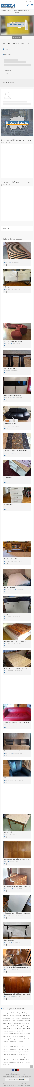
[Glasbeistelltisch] (17, 930)
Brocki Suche (6, 228)
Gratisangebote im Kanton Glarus (21, 1028)
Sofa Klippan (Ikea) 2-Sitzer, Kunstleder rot (17, 722)
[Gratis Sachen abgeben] (28, 5)
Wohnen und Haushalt (22, 10)
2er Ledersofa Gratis (10, 424)
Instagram (21, 1070)
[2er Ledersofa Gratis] (17, 414)
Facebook (13, 1070)
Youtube (18, 1070)
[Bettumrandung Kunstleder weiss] (17, 631)
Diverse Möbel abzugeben (12, 395)
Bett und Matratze (10, 587)
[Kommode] (17, 604)
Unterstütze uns (4, 1084)
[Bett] (17, 250)
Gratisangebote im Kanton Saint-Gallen (13, 1044)
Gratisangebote (11, 10)
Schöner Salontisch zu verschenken (15, 451)
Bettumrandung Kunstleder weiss (15, 641)
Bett (5, 260)
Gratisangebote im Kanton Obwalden (13, 1041)
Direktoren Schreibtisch (11, 559)
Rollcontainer (8, 505)
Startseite (3, 10)
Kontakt (12, 1084)
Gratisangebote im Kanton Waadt (20, 1059)
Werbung (13, 1085)
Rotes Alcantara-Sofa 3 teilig (13, 341)
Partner (27, 1084)
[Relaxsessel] (17, 768)
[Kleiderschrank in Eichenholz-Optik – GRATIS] (17, 849)
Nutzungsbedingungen (9, 1076)
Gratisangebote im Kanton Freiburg (12, 1026)
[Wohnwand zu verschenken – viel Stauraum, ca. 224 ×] (17, 741)
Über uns (17, 1084)
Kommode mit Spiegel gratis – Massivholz (17, 886)
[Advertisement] (17, 161)
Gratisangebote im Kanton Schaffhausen (13, 1046)
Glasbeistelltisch (9, 940)
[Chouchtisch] (17, 468)
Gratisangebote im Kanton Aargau (12, 1013)
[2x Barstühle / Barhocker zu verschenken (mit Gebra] (17, 957)
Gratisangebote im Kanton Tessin (17, 1054)
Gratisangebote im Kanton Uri (11, 1057)
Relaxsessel (7, 778)
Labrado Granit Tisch (11, 368)
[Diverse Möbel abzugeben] (17, 385)
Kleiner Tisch (8, 832)
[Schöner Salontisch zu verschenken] (17, 441)
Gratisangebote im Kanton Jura (11, 1033)
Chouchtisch (8, 478)
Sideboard (7, 287)
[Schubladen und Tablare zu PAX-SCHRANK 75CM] (17, 903)
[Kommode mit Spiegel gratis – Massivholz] (17, 876)
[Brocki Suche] (17, 122)
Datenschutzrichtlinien (23, 1076)
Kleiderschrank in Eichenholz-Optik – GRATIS (18, 859)
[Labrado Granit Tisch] (17, 358)
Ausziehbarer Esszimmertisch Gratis (15, 668)
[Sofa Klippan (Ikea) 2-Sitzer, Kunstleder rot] (17, 712)
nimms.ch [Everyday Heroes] (19, 1073)
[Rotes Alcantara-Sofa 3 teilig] (17, 331)
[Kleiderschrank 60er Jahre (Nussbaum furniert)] (17, 984)
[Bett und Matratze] (17, 577)
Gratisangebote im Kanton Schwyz (12, 1049)
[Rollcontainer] (17, 495)
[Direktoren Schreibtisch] (17, 549)
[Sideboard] (17, 277)
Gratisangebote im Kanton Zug (11, 1062)
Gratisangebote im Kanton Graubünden (13, 1031)
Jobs (22, 1084)
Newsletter (20, 1085)
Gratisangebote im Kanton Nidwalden (20, 1039)
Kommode (7, 614)
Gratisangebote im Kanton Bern (21, 1023)
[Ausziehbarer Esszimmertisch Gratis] (17, 658)
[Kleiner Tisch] (17, 822)
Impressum (27, 1085)
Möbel (2, 13)
